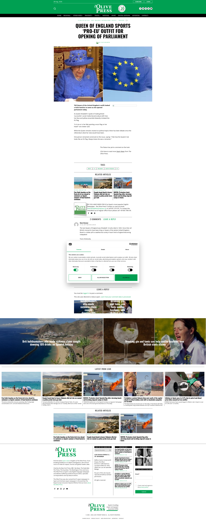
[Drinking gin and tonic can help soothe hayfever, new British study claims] (117, 306)
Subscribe (138, 1)
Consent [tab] (78, 249)
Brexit (89, 168)
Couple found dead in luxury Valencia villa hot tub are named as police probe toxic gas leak (103, 194)
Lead (92, 20)
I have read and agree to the (145, 486)
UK (117, 168)
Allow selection (103, 277)
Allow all (126, 277)
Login (148, 1)
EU (94, 168)
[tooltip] (140, 8)
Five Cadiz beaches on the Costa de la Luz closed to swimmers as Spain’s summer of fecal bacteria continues (82, 195)
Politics (114, 20)
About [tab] (127, 249)
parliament (100, 168)
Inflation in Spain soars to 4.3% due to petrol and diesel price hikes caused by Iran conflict (183, 399)
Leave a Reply (109, 219)
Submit (144, 492)
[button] (110, 450)
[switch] (94, 270)
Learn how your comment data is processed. (116, 297)
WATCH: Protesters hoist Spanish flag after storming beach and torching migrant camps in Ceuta (123, 194)
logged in (86, 293)
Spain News (120, 151)
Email (137, 474)
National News (106, 20)
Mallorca (98, 20)
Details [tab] (103, 249)
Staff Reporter (105, 42)
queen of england (110, 168)
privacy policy (144, 487)
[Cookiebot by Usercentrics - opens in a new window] (130, 244)
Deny (80, 277)
